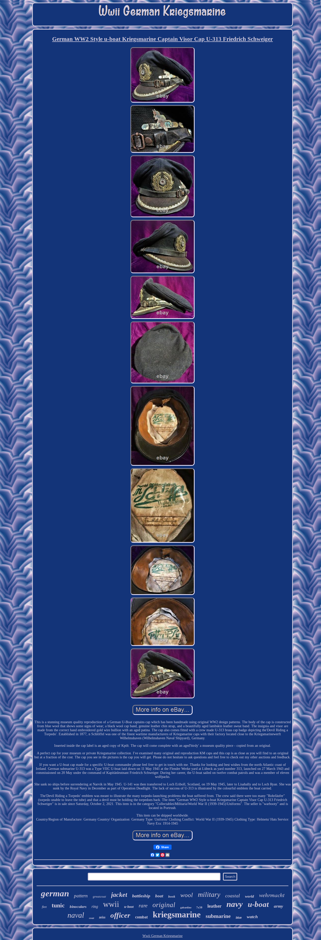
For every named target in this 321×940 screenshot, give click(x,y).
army (278, 906)
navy (234, 904)
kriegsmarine (177, 914)
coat (91, 917)
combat (141, 917)
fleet (44, 907)
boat (159, 896)
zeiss (102, 917)
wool (186, 895)
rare (143, 906)
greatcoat (99, 896)
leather (214, 906)
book (171, 896)
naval (75, 915)
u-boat (258, 904)
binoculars (78, 907)
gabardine (185, 907)
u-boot (129, 907)
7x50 (199, 907)
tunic (58, 905)
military (209, 894)
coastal (232, 895)
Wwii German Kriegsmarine (162, 936)
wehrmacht (271, 895)
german (55, 893)
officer (120, 915)
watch (252, 916)
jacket (119, 894)
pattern (81, 895)
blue (239, 917)
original (163, 905)
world (249, 896)
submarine (218, 916)
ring (95, 906)
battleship (141, 895)
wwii (111, 904)
